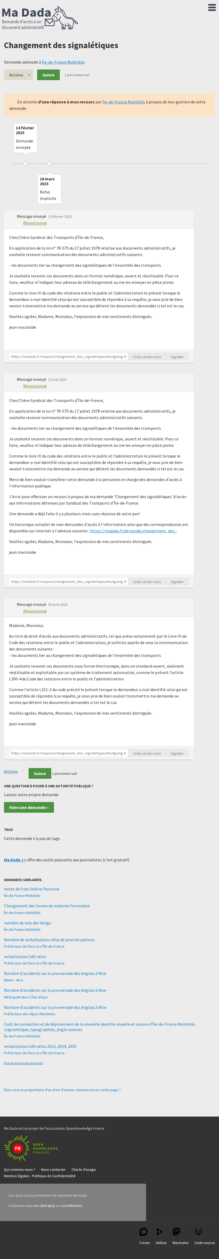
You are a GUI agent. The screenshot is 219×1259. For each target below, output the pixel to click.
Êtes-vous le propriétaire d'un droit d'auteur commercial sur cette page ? (62, 1089)
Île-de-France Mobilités (63, 62)
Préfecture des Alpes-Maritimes (29, 1014)
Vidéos (161, 1242)
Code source (204, 1242)
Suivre (48, 75)
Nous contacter (53, 1169)
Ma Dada (40, 18)
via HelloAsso (71, 1205)
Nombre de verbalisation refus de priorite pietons (49, 939)
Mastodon (181, 1242)
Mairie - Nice (13, 980)
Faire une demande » (29, 807)
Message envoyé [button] (32, 216)
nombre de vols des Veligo (27, 922)
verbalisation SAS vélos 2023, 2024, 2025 (40, 1046)
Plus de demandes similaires (23, 1063)
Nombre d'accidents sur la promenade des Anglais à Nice (55, 973)
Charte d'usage (84, 1169)
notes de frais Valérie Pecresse (31, 889)
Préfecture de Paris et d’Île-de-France (34, 946)
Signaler (177, 356)
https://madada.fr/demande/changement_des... (133, 530)
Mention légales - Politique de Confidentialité (40, 1175)
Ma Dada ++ (15, 859)
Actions (16, 75)
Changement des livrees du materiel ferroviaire (47, 905)
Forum (145, 1242)
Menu (212, 6)
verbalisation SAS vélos (25, 956)
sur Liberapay (44, 1205)
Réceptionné (35, 223)
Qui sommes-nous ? (19, 1169)
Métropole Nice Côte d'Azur (26, 997)
